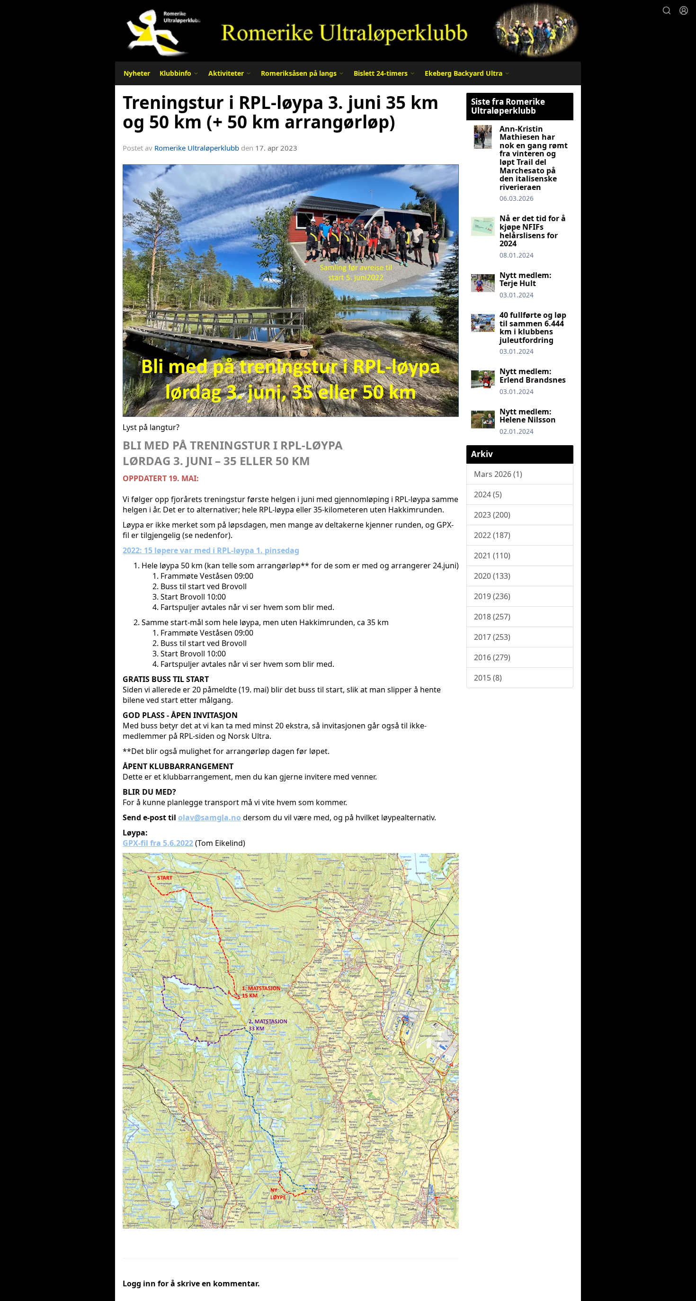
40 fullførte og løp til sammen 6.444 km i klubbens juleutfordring (533, 327)
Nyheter (137, 73)
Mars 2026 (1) (498, 474)
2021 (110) (492, 555)
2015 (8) (488, 678)
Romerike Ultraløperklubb (196, 148)
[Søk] (666, 10)
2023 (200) (492, 515)
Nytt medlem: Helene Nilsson (528, 415)
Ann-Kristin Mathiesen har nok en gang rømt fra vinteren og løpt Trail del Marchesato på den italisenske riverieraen (534, 158)
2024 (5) (488, 494)
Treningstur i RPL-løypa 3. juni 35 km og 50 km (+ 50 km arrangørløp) (280, 112)
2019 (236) (492, 596)
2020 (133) (492, 576)
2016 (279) (492, 657)
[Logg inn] (683, 10)
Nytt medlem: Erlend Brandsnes (533, 375)
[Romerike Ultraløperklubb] (348, 29)
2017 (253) (492, 637)
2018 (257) (492, 616)
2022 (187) (492, 535)
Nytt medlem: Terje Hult (526, 279)
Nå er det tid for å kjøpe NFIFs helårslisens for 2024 (533, 231)
